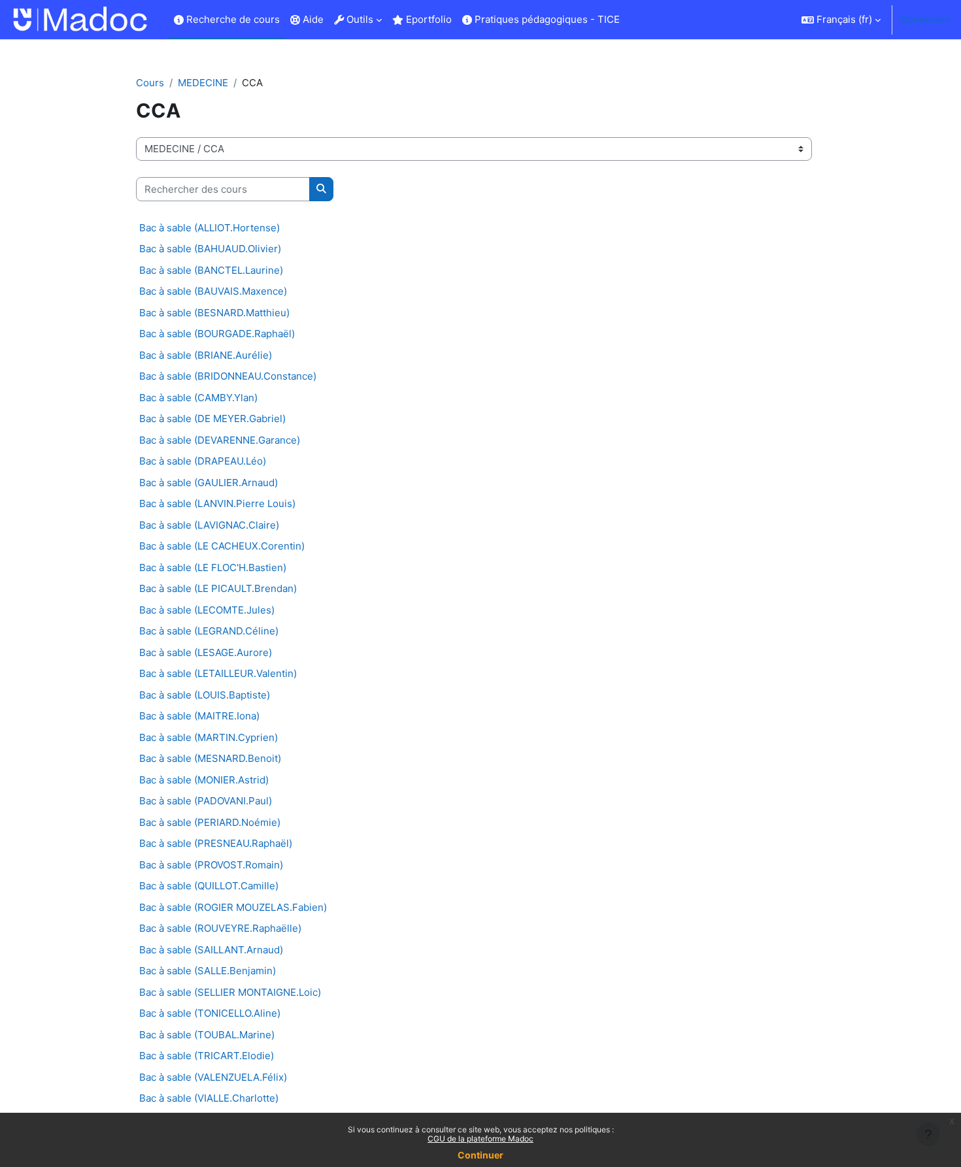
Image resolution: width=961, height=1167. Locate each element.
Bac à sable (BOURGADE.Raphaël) (217, 333)
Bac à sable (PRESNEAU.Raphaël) (215, 843)
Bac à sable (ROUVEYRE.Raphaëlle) (220, 928)
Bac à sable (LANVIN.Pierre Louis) (217, 503)
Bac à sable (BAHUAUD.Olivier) (210, 248)
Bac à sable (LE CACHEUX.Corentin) (222, 546)
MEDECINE (203, 82)
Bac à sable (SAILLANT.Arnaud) (211, 950)
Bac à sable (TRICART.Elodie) (206, 1055)
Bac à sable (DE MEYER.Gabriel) (212, 418)
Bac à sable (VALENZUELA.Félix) (213, 1077)
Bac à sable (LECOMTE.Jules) (207, 610)
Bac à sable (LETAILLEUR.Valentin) (218, 673)
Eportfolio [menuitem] (427, 19)
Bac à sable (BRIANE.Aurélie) (205, 355)
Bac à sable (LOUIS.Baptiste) (204, 695)
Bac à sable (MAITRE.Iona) (199, 716)
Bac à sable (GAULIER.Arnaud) (208, 482)
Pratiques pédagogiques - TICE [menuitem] (546, 19)
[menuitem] (630, 19)
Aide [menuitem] (312, 19)
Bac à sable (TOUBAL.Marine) (207, 1034)
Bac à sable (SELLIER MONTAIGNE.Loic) (230, 992)
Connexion (925, 19)
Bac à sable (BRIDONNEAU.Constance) (227, 376)
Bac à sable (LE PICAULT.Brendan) (218, 588)
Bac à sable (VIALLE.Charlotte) (208, 1098)
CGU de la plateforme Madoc (480, 1138)
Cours (150, 82)
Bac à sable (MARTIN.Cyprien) (208, 737)
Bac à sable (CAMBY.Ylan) (198, 397)
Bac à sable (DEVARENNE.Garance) (219, 440)
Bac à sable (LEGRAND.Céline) (208, 631)
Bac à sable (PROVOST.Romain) (211, 865)
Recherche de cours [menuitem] (232, 19)
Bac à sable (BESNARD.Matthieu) (214, 312)
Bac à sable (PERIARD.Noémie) (209, 822)
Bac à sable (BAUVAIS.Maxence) (213, 291)
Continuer (480, 1154)
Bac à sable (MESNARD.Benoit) (210, 758)
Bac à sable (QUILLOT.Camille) (208, 885)
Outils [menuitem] (358, 19)
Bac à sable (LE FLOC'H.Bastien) (212, 567)
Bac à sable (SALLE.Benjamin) (207, 970)
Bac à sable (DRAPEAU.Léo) (202, 461)
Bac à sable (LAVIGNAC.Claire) (209, 525)
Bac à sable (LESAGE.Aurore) (205, 652)
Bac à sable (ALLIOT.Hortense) (209, 228)
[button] (841, 19)
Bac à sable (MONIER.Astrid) (204, 780)
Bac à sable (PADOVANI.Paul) (205, 801)
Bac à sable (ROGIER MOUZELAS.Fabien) (233, 907)
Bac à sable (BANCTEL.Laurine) (211, 270)
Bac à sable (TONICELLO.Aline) (209, 1013)
